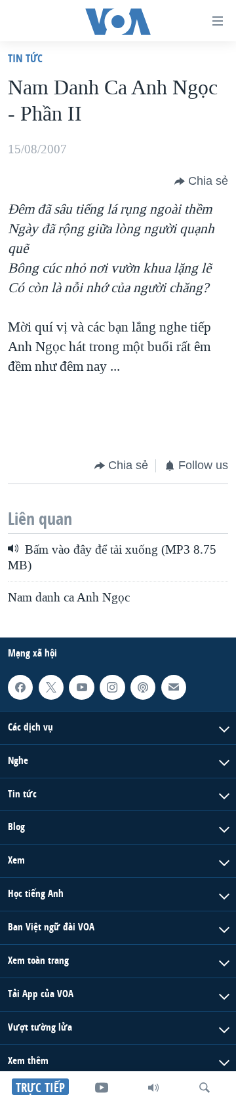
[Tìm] (204, 1087)
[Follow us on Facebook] (20, 686)
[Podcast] (142, 686)
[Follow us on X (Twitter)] (51, 686)
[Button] (201, 181)
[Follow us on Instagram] (112, 686)
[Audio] (153, 1087)
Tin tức (25, 58)
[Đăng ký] (173, 686)
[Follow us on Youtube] (81, 686)
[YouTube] (102, 1087)
